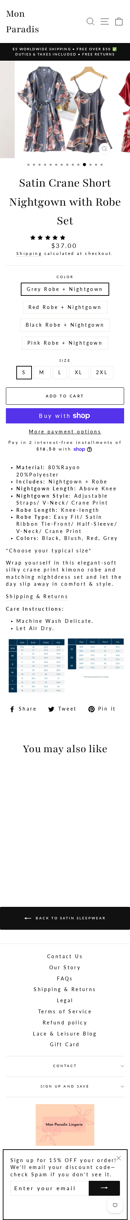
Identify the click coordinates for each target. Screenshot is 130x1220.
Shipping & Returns (37, 596)
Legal (65, 1000)
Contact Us (65, 956)
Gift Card (65, 1044)
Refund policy (65, 1022)
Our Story (65, 967)
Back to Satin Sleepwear (70, 918)
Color (65, 277)
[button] (50, 237)
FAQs (65, 978)
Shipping (29, 253)
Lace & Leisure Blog (65, 1034)
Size (64, 360)
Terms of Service (65, 1011)
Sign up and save (65, 1086)
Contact (65, 1066)
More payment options (65, 432)
